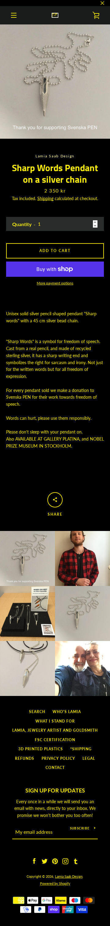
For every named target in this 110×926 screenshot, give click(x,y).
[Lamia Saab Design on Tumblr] (76, 860)
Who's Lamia (67, 711)
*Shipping (81, 749)
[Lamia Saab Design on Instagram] (65, 860)
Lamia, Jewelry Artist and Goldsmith (55, 730)
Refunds (24, 758)
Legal (88, 758)
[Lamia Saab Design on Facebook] (34, 860)
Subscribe (80, 828)
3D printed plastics (40, 749)
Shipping (45, 198)
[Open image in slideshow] (55, 81)
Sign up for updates (55, 790)
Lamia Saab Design (68, 876)
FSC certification (55, 740)
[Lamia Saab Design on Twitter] (45, 860)
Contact (55, 767)
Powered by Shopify (55, 883)
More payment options (55, 283)
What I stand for (55, 721)
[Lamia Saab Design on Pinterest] (55, 860)
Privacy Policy (58, 758)
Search (37, 711)
